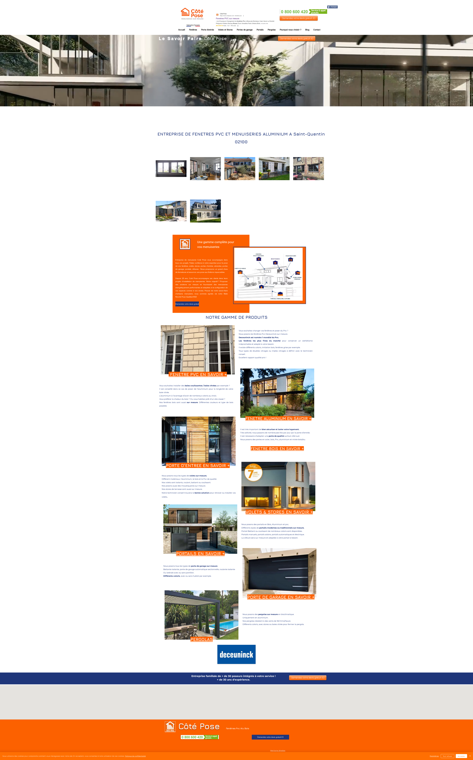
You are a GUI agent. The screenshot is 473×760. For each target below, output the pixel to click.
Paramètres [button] (434, 756)
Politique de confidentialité (135, 756)
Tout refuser (447, 756)
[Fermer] (470, 756)
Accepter (461, 756)
